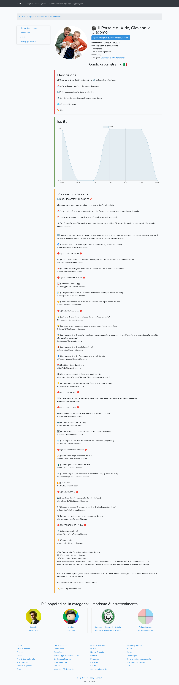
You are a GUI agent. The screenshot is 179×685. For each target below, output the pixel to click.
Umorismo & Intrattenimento (49, 16)
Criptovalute (59, 648)
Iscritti (22, 37)
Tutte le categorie (26, 16)
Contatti (99, 677)
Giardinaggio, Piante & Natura (66, 655)
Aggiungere (78, 3)
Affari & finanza (23, 648)
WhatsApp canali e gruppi (59, 3)
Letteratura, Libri (60, 662)
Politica (93, 655)
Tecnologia (132, 655)
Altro (129, 665)
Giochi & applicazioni (62, 659)
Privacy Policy (88, 677)
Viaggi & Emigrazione (136, 662)
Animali (20, 652)
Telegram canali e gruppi (35, 3)
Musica (93, 648)
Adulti (19, 645)
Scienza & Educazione (99, 669)
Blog (19, 669)
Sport (129, 652)
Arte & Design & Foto (26, 659)
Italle (19, 3)
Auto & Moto (22, 662)
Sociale (130, 648)
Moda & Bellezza (97, 645)
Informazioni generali (29, 28)
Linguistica (58, 665)
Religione (94, 662)
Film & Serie (59, 652)
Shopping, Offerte (134, 645)
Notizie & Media (97, 652)
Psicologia (94, 659)
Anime (19, 655)
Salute (93, 665)
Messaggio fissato (28, 41)
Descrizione (25, 32)
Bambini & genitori (24, 665)
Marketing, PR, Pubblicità (64, 669)
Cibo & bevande (60, 645)
